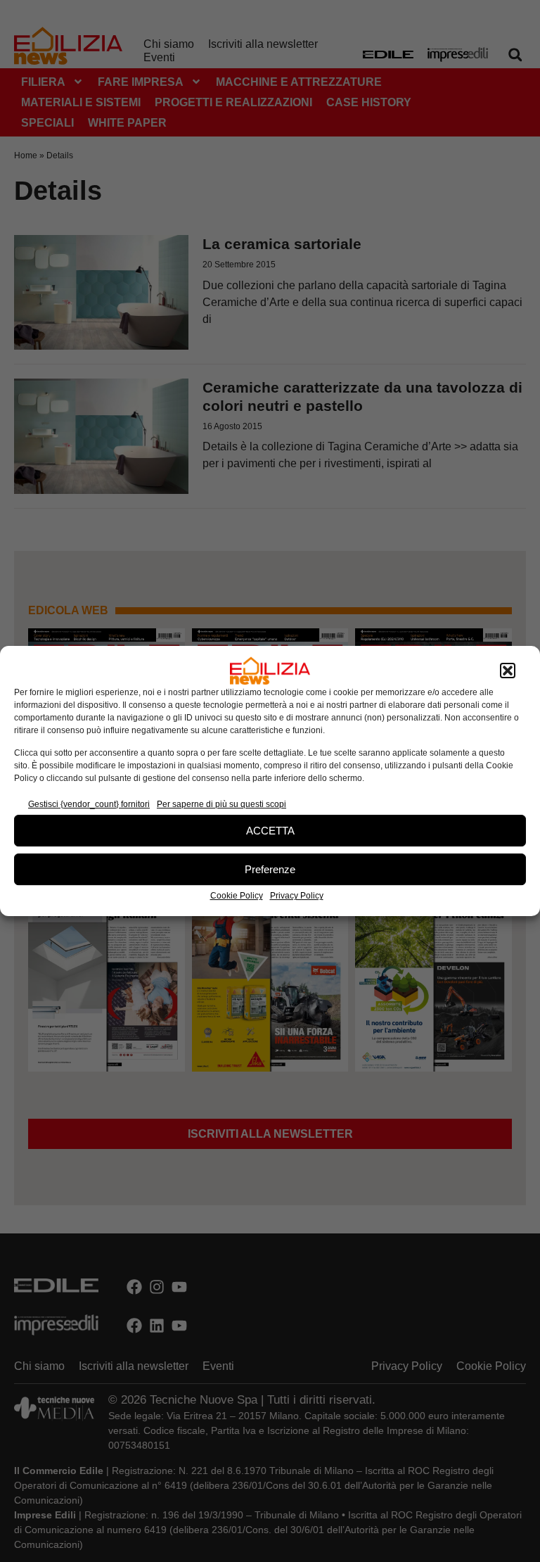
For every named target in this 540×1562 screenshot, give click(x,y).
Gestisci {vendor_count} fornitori (89, 804)
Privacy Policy (296, 896)
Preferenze (270, 869)
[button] (508, 670)
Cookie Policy (236, 896)
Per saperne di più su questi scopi (221, 804)
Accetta (270, 831)
